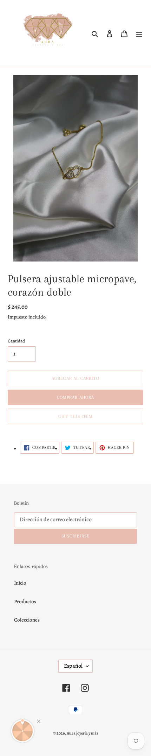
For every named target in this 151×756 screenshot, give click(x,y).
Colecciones (27, 619)
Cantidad (16, 341)
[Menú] (139, 33)
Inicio (20, 582)
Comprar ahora (75, 397)
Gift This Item (75, 416)
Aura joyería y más (82, 733)
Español (73, 666)
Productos (25, 601)
